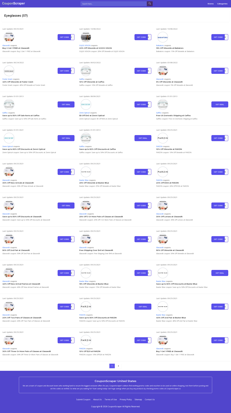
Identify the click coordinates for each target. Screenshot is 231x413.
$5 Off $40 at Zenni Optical (92, 115)
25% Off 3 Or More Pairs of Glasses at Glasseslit (101, 216)
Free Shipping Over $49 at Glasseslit (96, 250)
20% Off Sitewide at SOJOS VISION (95, 48)
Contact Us (150, 399)
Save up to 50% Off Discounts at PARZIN (98, 318)
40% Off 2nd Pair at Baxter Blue (171, 318)
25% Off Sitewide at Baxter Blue (94, 183)
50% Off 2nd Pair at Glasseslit (16, 250)
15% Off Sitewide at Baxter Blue (94, 284)
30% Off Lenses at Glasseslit (169, 216)
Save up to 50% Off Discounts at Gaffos (97, 149)
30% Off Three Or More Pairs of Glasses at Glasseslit (26, 351)
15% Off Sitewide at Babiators (169, 48)
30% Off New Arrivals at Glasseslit (18, 183)
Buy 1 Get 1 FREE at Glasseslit (169, 351)
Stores (211, 4)
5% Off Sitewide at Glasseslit (169, 82)
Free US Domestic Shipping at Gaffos (173, 115)
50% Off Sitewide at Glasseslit (170, 250)
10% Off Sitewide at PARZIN (169, 149)
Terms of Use (111, 399)
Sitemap (138, 399)
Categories (222, 4)
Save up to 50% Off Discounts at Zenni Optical (23, 149)
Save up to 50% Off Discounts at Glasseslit (22, 216)
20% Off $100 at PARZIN (167, 183)
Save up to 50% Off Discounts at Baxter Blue (176, 284)
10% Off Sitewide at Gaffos (91, 82)
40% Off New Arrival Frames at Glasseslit (21, 284)
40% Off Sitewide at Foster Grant (17, 82)
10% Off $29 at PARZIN (89, 351)
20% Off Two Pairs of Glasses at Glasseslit (21, 318)
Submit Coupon (83, 399)
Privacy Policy (126, 399)
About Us (97, 399)
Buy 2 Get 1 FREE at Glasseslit (15, 48)
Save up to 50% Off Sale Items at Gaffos (20, 115)
